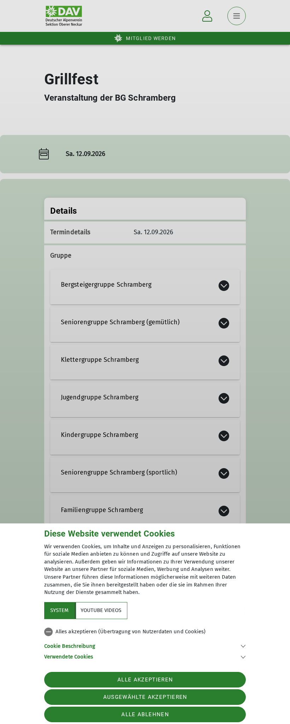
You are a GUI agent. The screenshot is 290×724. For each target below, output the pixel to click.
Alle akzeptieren (145, 680)
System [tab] (59, 610)
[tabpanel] (145, 643)
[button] (145, 645)
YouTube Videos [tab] (101, 610)
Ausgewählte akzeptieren (145, 697)
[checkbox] (145, 632)
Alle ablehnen (145, 714)
